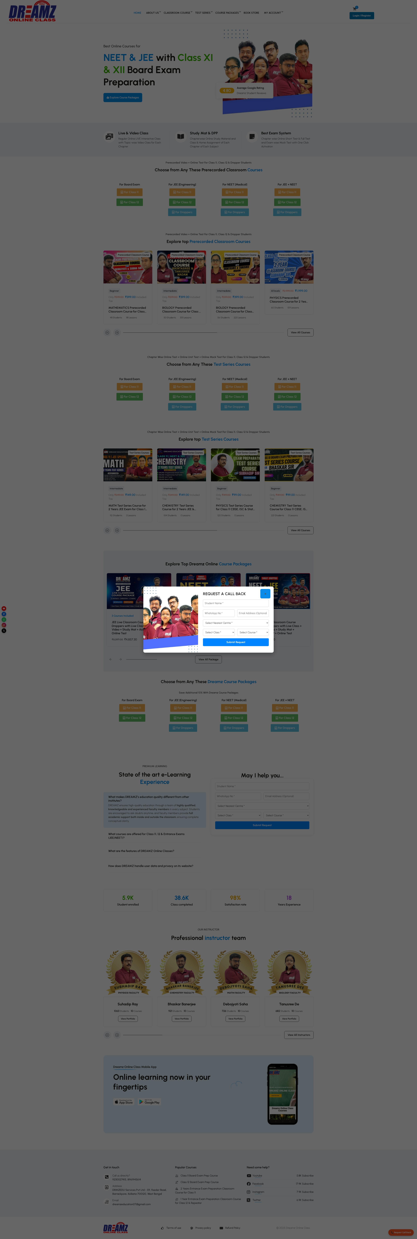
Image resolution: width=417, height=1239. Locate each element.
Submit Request (235, 642)
